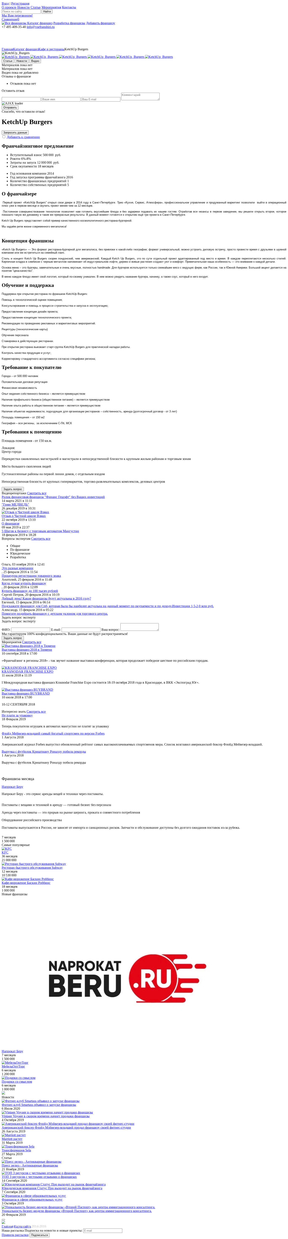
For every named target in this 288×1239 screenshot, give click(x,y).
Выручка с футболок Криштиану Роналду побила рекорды (44, 751)
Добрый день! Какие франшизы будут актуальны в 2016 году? (46, 598)
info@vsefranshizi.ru (41, 27)
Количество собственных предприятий (38, 185)
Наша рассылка (13, 1230)
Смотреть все (36, 493)
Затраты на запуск (23, 162)
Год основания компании (28, 173)
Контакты (69, 7)
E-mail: (56, 629)
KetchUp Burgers (76, 49)
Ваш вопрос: (110, 629)
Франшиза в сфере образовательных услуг (32, 1199)
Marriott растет (12, 1139)
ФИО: (6, 629)
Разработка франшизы (69, 23)
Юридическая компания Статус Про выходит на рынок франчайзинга (52, 1188)
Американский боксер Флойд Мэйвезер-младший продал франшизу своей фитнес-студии (66, 1127)
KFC (5, 852)
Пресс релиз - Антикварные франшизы (30, 1165)
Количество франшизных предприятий (38, 181)
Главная (7, 49)
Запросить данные (15, 132)
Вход (5, 3)
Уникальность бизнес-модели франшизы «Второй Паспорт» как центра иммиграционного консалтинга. (77, 1211)
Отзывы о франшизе (16, 76)
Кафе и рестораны (51, 49)
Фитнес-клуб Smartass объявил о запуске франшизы (39, 1105)
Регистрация (20, 3)
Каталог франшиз (39, 23)
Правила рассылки (15, 1235)
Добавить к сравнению (23, 137)
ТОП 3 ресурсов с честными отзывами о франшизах (39, 1177)
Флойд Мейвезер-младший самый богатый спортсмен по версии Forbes (53, 733)
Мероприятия (51, 7)
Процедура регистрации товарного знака (31, 575)
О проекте (9, 7)
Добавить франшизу (100, 23)
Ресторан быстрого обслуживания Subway (32, 867)
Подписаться (39, 1235)
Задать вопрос (12, 489)
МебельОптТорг (13, 1066)
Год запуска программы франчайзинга (37, 177)
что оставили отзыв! (23, 111)
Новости (23, 7)
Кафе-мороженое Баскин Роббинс (26, 883)
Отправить (10, 107)
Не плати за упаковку (17, 715)
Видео (35, 61)
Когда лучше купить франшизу (24, 583)
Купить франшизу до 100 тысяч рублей (30, 591)
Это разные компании (17, 568)
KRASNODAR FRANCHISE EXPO (27, 671)
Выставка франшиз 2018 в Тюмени (27, 649)
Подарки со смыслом (17, 1081)
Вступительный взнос (26, 155)
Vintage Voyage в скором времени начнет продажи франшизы (46, 1116)
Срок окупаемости (23, 166)
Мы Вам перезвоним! (17, 15)
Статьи (36, 7)
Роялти (15, 158)
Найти (47, 11)
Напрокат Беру (12, 1051)
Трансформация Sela (16, 1150)
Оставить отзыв (13, 90)
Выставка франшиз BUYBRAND (26, 693)
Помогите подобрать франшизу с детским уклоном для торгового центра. (55, 613)
